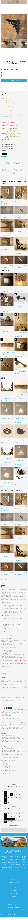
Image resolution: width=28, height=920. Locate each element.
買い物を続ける (4, 150)
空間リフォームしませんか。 (14, 904)
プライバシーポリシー (14, 887)
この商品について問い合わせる (8, 148)
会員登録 (14, 896)
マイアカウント (14, 893)
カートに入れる (15, 80)
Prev (2, 43)
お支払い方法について (14, 879)
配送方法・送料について (14, 882)
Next (26, 43)
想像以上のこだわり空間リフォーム (14, 901)
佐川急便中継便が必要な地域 (14, 907)
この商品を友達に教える (6, 146)
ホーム (14, 876)
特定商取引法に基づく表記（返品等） (9, 144)
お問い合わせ (14, 890)
